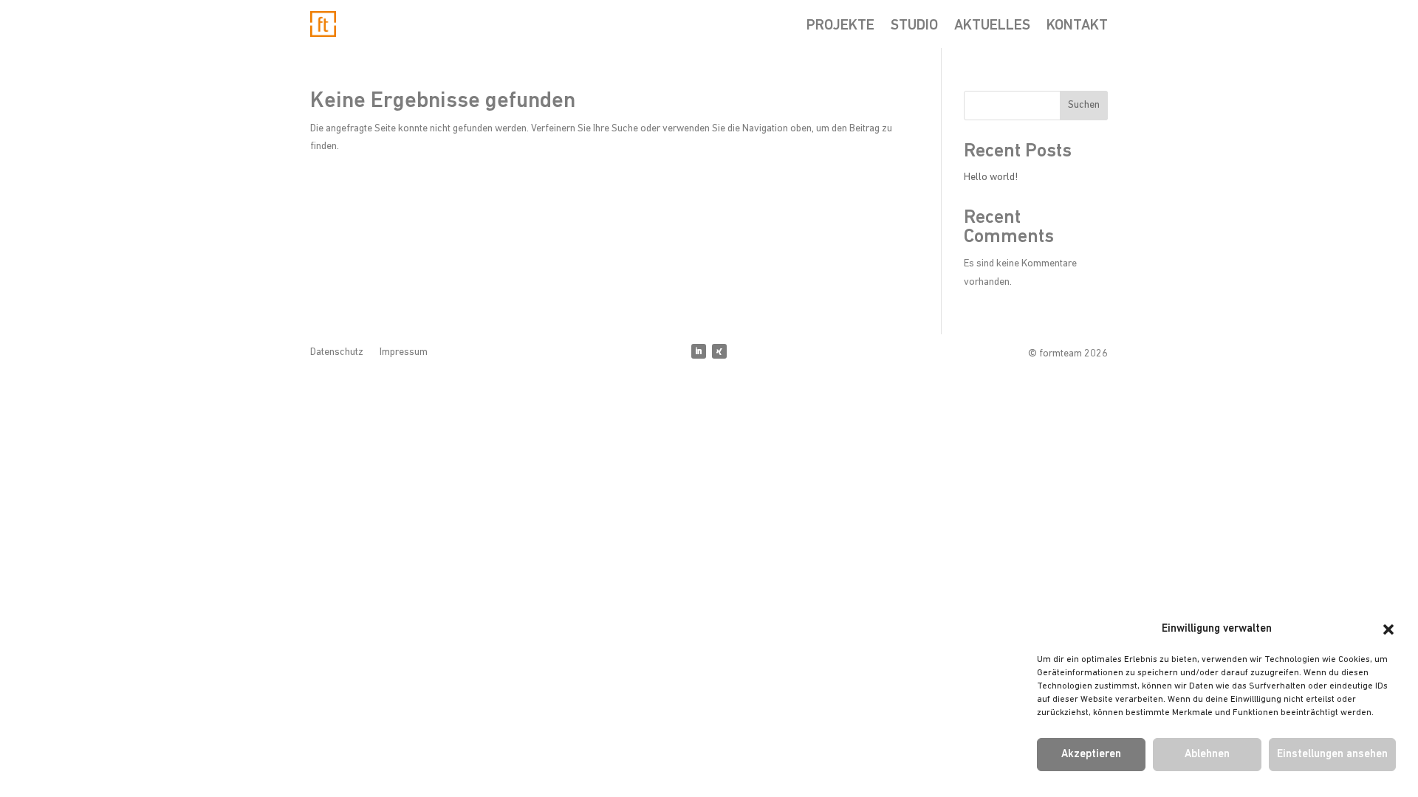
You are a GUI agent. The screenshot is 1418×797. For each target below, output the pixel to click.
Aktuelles (992, 27)
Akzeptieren (1091, 754)
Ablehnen (1207, 754)
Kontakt (1077, 27)
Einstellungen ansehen (1332, 754)
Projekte (840, 27)
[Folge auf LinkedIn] (698, 351)
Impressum (404, 353)
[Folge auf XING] (719, 351)
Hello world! (991, 177)
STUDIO (914, 27)
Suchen (1084, 105)
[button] (1388, 629)
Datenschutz (336, 353)
